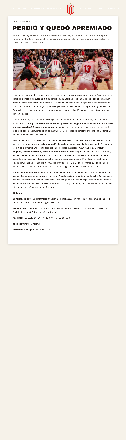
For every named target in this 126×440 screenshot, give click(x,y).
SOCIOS (98, 9)
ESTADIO (85, 9)
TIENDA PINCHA (115, 9)
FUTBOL (22, 9)
